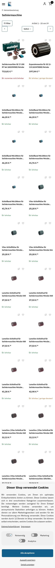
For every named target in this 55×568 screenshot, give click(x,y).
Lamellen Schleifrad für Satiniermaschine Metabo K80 (14, 340)
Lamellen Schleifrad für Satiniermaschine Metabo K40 (14, 294)
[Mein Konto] (44, 4)
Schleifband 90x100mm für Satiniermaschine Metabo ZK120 (39, 157)
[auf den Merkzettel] (23, 40)
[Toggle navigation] (3, 4)
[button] (50, 4)
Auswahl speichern (27, 560)
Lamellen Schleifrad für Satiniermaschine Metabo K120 (39, 340)
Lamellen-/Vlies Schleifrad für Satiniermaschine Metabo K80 (41, 431)
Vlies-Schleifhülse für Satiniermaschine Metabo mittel (12, 248)
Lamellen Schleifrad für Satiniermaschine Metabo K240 (39, 386)
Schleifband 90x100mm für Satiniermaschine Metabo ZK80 (12, 157)
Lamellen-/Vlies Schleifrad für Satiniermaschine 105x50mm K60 (41, 477)
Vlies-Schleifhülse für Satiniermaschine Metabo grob (39, 203)
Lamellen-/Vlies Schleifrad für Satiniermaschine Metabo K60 (14, 431)
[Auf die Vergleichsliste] (19, 40)
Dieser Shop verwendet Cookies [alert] (28, 487)
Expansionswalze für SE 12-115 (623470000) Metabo (40, 65)
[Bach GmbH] (10, 4)
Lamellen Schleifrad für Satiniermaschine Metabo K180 (12, 386)
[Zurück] (4, 29)
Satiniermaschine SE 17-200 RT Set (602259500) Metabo (13, 65)
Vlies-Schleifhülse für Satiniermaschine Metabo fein (41, 248)
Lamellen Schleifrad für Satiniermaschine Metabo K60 (41, 294)
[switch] (9, 535)
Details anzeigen (27, 564)
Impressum (25, 526)
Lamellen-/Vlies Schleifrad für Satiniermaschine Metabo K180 (14, 477)
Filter (8, 23)
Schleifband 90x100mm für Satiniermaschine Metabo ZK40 (12, 111)
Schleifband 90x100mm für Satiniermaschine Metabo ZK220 (12, 203)
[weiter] (50, 29)
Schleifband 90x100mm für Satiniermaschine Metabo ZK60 (39, 111)
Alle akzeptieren (27, 553)
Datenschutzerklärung (10, 526)
